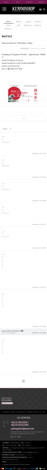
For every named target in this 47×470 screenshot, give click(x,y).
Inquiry (28, 22)
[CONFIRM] (28, 455)
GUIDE (13, 412)
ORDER (41, 2)
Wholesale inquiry (28, 25)
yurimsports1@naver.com (15, 462)
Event (9, 25)
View (23, 144)
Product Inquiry (38, 22)
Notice (8, 22)
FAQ (18, 25)
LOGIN (6, 2)
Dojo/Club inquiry (38, 25)
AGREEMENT (21, 412)
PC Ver (42, 412)
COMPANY (5, 412)
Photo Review (9, 29)
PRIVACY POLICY (33, 412)
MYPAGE (29, 2)
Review (18, 22)
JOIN (17, 2)
